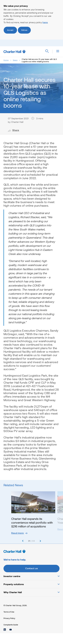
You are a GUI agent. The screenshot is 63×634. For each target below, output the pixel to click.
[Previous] (23, 541)
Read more (17, 533)
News (15, 60)
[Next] (40, 541)
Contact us (31, 568)
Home (6, 60)
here (45, 22)
